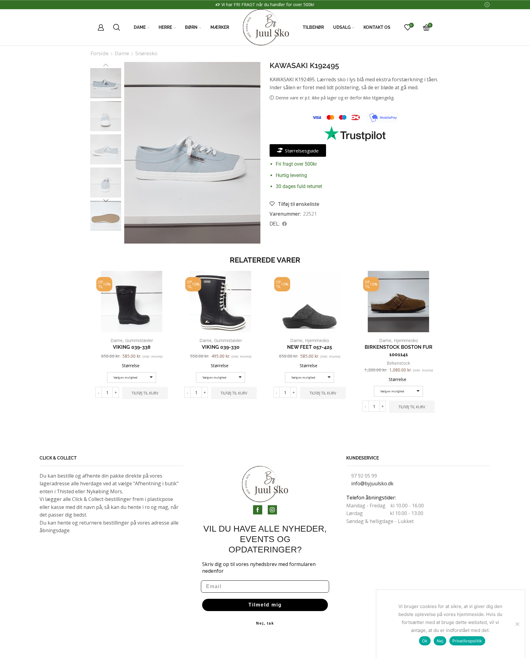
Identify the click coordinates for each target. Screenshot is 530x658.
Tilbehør (313, 27)
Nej (440, 640)
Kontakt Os (376, 27)
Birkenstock (398, 363)
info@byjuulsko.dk (372, 483)
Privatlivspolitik (467, 640)
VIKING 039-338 (132, 347)
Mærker (219, 27)
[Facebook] (257, 509)
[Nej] (517, 624)
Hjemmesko (317, 340)
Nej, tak (265, 623)
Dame (140, 27)
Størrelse (131, 365)
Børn (191, 27)
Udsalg (342, 27)
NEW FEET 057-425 (309, 347)
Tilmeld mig (265, 604)
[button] (285, 224)
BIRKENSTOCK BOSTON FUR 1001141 (398, 350)
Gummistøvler (139, 340)
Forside (99, 53)
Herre (165, 27)
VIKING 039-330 (221, 347)
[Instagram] (272, 509)
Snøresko (146, 53)
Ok (425, 640)
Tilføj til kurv (145, 393)
